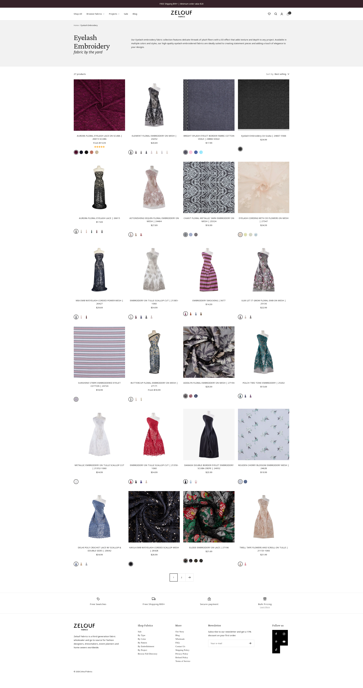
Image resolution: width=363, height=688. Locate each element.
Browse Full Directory (147, 654)
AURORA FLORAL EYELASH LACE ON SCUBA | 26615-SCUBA (99, 137)
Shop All (78, 13)
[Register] (250, 643)
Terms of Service (182, 661)
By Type (141, 635)
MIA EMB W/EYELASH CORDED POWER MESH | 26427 (99, 302)
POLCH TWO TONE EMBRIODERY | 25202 (264, 382)
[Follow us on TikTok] (276, 649)
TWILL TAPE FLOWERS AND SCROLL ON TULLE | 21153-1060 (263, 549)
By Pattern (142, 643)
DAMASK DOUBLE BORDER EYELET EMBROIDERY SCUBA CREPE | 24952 (209, 467)
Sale (126, 13)
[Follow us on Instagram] (284, 634)
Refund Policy (181, 657)
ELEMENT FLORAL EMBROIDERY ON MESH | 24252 (154, 137)
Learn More (265, 607)
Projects (113, 13)
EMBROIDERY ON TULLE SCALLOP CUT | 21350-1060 (154, 467)
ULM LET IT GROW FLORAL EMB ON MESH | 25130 (263, 302)
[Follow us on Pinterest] (276, 642)
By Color (142, 639)
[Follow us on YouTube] (284, 642)
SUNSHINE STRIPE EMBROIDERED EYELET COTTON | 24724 (99, 384)
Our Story (179, 632)
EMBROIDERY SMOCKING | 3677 (208, 300)
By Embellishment (146, 646)
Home (76, 25)
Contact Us (180, 646)
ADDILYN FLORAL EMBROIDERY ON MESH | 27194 (208, 382)
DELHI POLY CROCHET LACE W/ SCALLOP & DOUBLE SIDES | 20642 (99, 549)
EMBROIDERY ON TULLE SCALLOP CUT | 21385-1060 (154, 302)
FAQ (177, 643)
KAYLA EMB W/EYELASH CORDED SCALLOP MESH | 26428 (154, 549)
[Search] (276, 14)
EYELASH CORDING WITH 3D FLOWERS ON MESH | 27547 (264, 220)
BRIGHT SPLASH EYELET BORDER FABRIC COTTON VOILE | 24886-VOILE (208, 137)
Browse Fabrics (94, 13)
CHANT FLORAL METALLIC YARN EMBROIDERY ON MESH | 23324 (209, 220)
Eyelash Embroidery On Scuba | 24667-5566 (263, 135)
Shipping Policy (182, 650)
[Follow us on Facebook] (276, 634)
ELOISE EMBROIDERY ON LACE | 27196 (209, 547)
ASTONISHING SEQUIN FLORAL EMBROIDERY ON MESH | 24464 (154, 220)
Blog (135, 13)
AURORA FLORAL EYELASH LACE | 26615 (99, 218)
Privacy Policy (181, 654)
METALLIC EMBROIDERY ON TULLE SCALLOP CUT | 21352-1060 (99, 467)
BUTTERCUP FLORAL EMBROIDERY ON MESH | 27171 (154, 384)
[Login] (281, 14)
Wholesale (180, 639)
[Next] (189, 577)
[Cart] (287, 14)
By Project (142, 650)
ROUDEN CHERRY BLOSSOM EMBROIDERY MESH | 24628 (263, 467)
